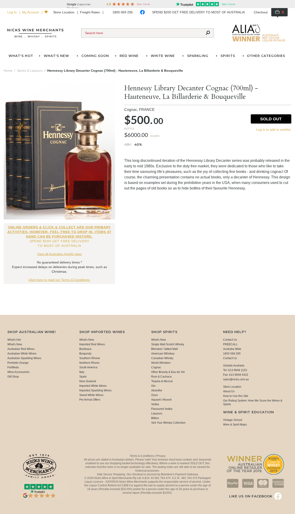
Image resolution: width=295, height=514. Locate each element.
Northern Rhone (89, 362)
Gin (153, 385)
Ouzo (154, 395)
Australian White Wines (21, 353)
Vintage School (232, 420)
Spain (83, 376)
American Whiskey (162, 353)
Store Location (64, 12)
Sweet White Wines (91, 395)
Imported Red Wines (92, 344)
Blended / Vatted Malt (164, 349)
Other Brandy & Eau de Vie (168, 372)
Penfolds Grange (18, 362)
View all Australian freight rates (59, 254)
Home (8, 70)
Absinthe (156, 390)
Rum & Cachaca (161, 376)
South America (88, 367)
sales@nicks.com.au (236, 379)
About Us (229, 391)
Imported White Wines (93, 385)
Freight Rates (90, 12)
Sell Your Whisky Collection (168, 422)
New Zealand (87, 381)
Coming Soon (95, 56)
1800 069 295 (122, 12)
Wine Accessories (18, 372)
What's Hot (21, 56)
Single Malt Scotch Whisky (167, 344)
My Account (31, 12)
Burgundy (85, 353)
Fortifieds (13, 367)
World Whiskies (161, 362)
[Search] (208, 33)
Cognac (156, 367)
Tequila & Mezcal (162, 381)
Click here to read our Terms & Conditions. (59, 280)
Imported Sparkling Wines (95, 390)
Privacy (160, 456)
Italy (81, 372)
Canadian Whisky (162, 358)
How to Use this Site (235, 396)
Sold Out (271, 119)
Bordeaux (85, 349)
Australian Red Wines (21, 349)
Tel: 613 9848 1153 (235, 370)
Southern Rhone (89, 358)
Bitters (155, 418)
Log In (12, 12)
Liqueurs (156, 413)
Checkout (261, 12)
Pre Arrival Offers (89, 399)
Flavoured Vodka (161, 409)
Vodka (155, 404)
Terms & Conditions (142, 456)
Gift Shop (13, 376)
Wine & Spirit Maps (235, 424)
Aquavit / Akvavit (161, 399)
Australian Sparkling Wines (24, 358)
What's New (14, 344)
